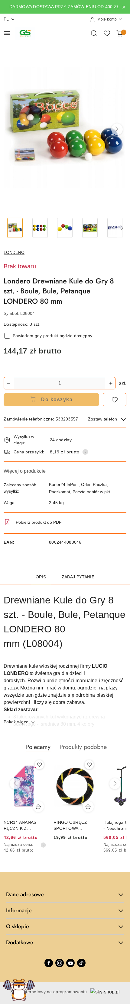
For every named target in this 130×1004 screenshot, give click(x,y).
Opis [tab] (41, 576)
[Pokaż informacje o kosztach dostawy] (85, 452)
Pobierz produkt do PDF (39, 522)
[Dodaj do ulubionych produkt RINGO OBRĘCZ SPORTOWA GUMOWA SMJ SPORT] (89, 764)
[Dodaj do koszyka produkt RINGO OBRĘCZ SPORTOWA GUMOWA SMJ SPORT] (88, 806)
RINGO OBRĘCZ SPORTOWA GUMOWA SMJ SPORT (70, 825)
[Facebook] (48, 963)
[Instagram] (59, 963)
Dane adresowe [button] (25, 894)
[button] (117, 129)
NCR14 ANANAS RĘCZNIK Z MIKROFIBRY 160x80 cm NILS (20, 825)
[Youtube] (70, 963)
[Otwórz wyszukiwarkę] (94, 33)
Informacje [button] (19, 910)
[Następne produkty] (114, 784)
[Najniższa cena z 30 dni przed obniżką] (43, 845)
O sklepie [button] (17, 926)
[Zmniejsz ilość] (8, 383)
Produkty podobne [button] (83, 747)
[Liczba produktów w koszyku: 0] (119, 33)
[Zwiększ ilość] (110, 383)
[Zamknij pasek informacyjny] (123, 7)
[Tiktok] (81, 963)
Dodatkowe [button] (19, 942)
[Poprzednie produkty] (15, 784)
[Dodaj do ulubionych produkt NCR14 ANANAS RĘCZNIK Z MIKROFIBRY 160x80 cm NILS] (39, 764)
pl (6, 19)
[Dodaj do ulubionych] (114, 399)
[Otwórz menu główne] (7, 33)
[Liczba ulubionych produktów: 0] (106, 33)
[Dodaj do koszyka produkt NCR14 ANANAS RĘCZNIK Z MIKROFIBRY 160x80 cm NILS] (38, 806)
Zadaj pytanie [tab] (78, 576)
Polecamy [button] (38, 747)
